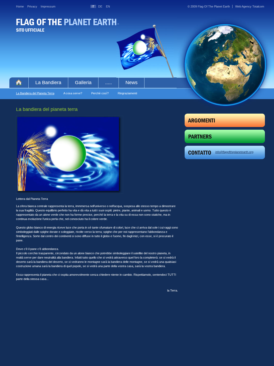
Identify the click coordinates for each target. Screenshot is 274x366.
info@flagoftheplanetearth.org (234, 152)
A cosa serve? (72, 93)
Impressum (48, 6)
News (131, 82)
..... (108, 82)
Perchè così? (100, 93)
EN (108, 6)
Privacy (32, 6)
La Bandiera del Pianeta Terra (35, 93)
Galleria (83, 82)
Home (20, 6)
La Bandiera (48, 82)
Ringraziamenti (127, 93)
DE (100, 6)
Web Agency (243, 6)
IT (93, 6)
